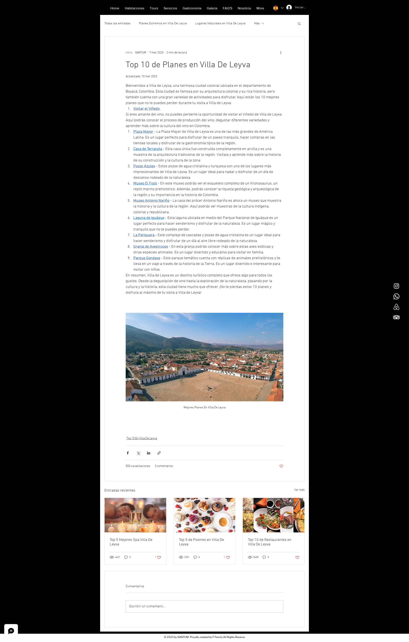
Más (257, 23)
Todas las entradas (117, 23)
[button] (299, 23)
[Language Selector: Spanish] (278, 8)
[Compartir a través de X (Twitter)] (138, 453)
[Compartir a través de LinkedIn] (149, 453)
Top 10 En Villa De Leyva (142, 438)
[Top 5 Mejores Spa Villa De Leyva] (135, 515)
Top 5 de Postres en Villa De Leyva (201, 542)
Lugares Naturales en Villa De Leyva (220, 23)
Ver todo (299, 490)
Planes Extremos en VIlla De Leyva (163, 23)
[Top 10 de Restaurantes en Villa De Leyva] (273, 515)
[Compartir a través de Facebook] (128, 453)
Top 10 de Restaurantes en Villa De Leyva (269, 542)
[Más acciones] (280, 52)
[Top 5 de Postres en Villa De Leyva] (204, 515)
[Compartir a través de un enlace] (159, 453)
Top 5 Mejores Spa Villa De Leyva (131, 542)
